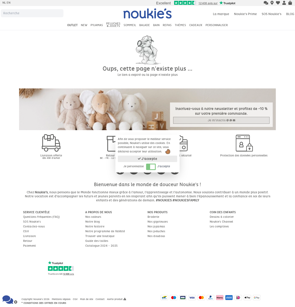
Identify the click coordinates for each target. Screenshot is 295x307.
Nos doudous (156, 236)
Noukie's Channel (221, 221)
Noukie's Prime (245, 14)
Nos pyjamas (156, 226)
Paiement (29, 245)
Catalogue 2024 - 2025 (101, 245)
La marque (221, 14)
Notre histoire (94, 226)
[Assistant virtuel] (266, 3)
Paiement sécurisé (179, 155)
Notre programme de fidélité (105, 231)
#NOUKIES (164, 200)
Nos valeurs (93, 217)
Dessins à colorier (222, 217)
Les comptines (219, 226)
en (8, 2)
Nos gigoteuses (158, 221)
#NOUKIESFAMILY (186, 200)
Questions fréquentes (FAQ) (41, 217)
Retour (27, 241)
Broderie (153, 217)
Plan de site (87, 299)
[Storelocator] (272, 3)
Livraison (29, 236)
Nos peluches (156, 231)
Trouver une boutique (99, 236)
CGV (26, 231)
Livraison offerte (51, 156)
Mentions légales (61, 299)
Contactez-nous (34, 226)
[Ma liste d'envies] (278, 3)
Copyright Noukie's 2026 (35, 299)
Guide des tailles (96, 241)
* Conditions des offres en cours (43, 303)
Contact (100, 299)
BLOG (290, 14)
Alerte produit (115, 299)
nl (4, 2)
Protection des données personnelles (244, 155)
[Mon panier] (290, 3)
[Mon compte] (284, 3)
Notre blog (92, 221)
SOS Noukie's (271, 14)
